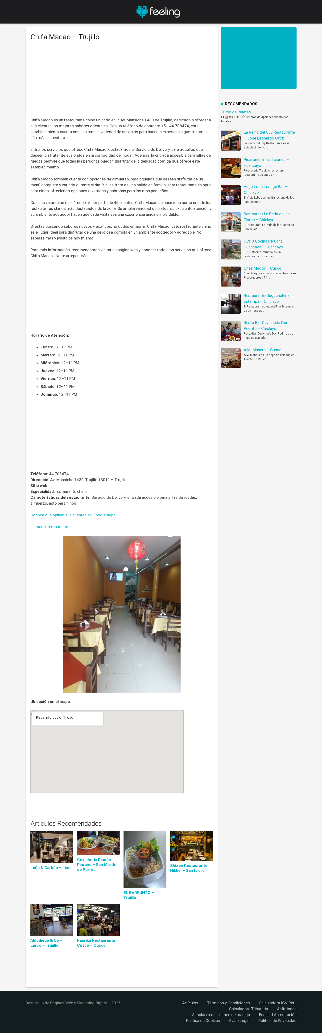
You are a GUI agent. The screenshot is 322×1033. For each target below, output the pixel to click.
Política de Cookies (203, 1020)
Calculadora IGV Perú (278, 1003)
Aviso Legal (239, 1020)
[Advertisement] (121, 83)
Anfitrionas (287, 1008)
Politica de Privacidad (277, 1020)
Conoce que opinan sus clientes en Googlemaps (73, 515)
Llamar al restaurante (49, 526)
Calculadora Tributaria (248, 1008)
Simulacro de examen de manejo (221, 1014)
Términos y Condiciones (228, 1003)
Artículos (190, 1003)
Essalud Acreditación (278, 1014)
